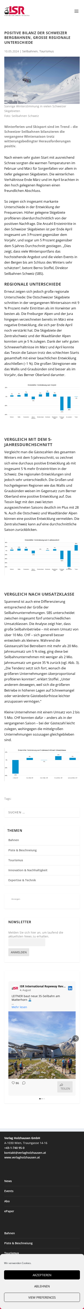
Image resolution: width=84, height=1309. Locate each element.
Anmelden (19, 952)
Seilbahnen (30, 51)
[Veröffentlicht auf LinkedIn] (70, 988)
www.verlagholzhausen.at (22, 1157)
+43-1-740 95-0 (14, 1148)
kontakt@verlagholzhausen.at (25, 1153)
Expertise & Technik (22, 880)
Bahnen (13, 840)
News (8, 1181)
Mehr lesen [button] (19, 1007)
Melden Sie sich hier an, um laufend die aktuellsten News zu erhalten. (35, 934)
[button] (8, 1038)
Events (8, 1191)
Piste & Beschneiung (22, 850)
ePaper (9, 1211)
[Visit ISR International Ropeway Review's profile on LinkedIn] (16, 988)
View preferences (42, 1297)
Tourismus (46, 51)
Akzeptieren (42, 1275)
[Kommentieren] (22, 1086)
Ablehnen (42, 1286)
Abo (7, 1201)
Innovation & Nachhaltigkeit (28, 870)
